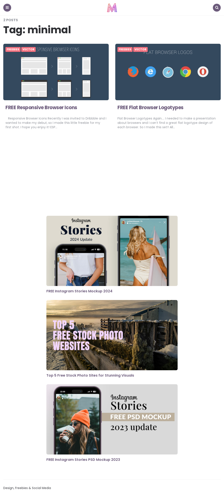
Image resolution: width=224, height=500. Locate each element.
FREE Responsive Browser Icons (41, 107)
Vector (28, 49)
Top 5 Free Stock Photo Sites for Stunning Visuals (90, 375)
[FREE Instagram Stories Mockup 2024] (112, 251)
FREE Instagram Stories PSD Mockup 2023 (83, 459)
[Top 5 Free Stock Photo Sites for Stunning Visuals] (112, 335)
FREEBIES (13, 49)
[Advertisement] (112, 175)
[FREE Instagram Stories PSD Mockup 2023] (112, 420)
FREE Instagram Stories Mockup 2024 (79, 291)
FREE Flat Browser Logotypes (150, 107)
